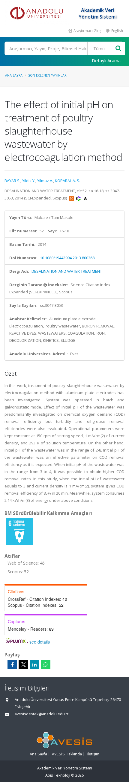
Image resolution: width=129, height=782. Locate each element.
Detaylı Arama (106, 60)
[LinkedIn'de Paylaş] (34, 664)
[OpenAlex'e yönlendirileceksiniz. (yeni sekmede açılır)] (85, 198)
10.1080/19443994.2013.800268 (67, 257)
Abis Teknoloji (57, 775)
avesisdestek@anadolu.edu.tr (41, 714)
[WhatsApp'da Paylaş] (45, 664)
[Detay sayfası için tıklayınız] (19, 531)
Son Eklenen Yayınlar (47, 75)
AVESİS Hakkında (67, 754)
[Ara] (118, 48)
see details (39, 642)
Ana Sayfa (13, 75)
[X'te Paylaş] (23, 664)
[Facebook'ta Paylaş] (12, 664)
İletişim (93, 754)
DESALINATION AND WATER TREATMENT (67, 271)
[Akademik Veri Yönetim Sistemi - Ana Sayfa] (37, 13)
